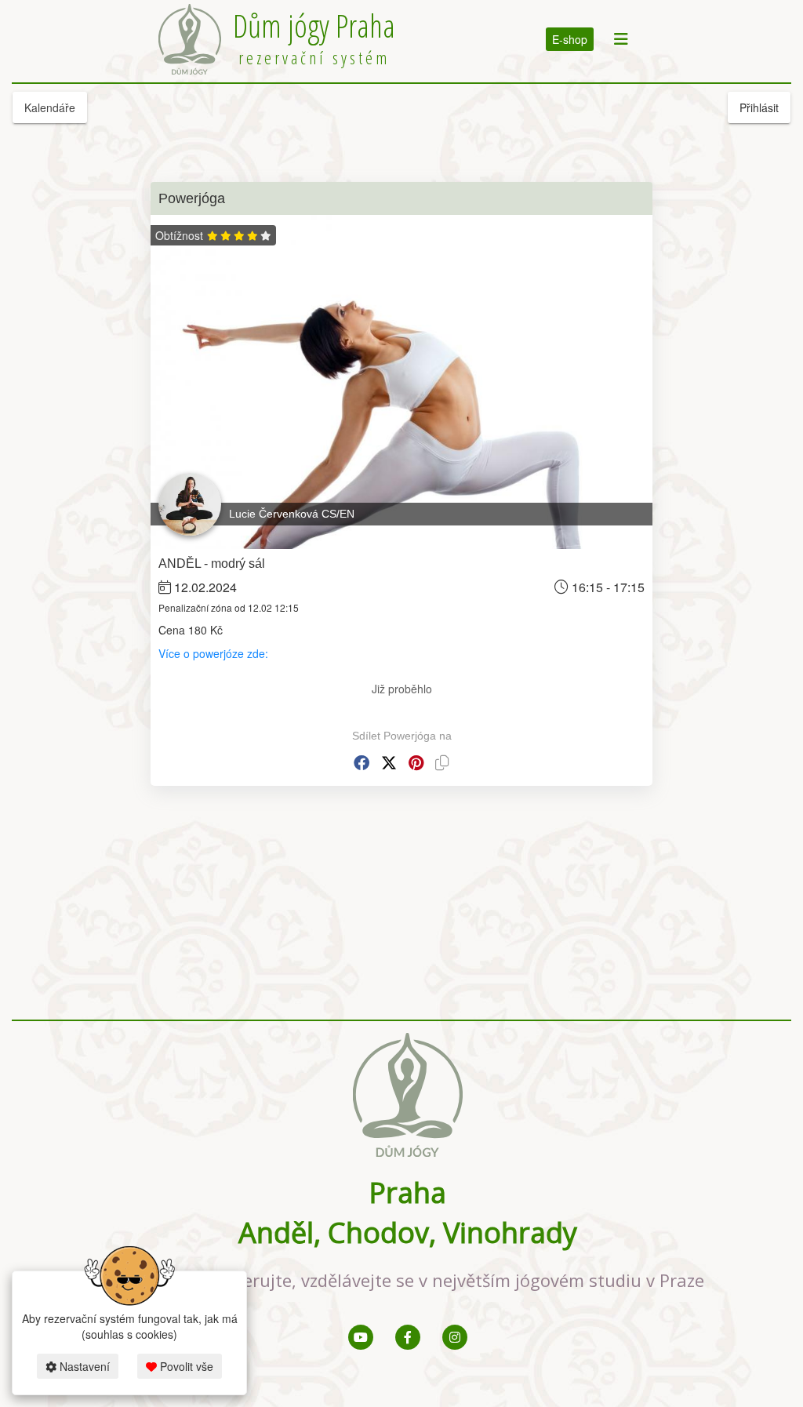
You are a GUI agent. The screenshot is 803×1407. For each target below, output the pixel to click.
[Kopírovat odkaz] (442, 762)
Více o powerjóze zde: (214, 653)
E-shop (569, 39)
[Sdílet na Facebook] (361, 762)
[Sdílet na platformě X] (389, 762)
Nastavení (83, 1366)
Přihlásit (759, 107)
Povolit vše (185, 1366)
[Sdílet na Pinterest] (416, 762)
